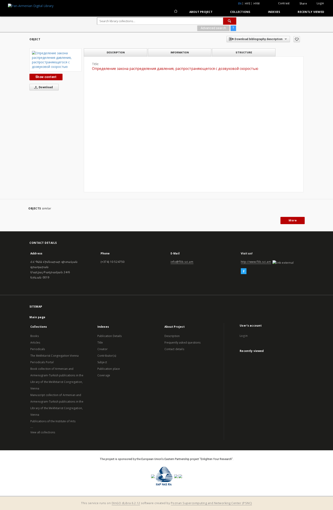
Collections (240, 12)
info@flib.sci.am (182, 262)
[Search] (229, 21)
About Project (200, 12)
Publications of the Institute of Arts (53, 421)
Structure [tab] (244, 52)
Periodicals (37, 349)
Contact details (174, 349)
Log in (244, 336)
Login (320, 3)
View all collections (42, 432)
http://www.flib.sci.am (256, 262)
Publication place (108, 369)
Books (34, 336)
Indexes (274, 12)
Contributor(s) (106, 356)
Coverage (103, 375)
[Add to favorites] (297, 39)
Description (172, 336)
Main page (37, 317)
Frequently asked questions (182, 342)
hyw (256, 3)
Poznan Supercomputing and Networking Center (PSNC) (211, 503)
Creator (102, 349)
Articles (35, 342)
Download (45, 87)
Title (100, 342)
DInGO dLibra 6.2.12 (126, 503)
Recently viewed (311, 12)
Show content (46, 77)
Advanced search (213, 28)
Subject (102, 362)
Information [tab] (180, 52)
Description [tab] (116, 52)
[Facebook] (243, 271)
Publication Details (109, 336)
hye (247, 3)
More (293, 220)
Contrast (284, 3)
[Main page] (175, 12)
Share (303, 3)
